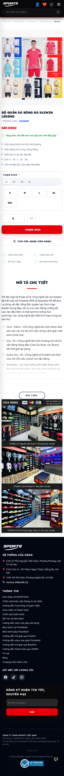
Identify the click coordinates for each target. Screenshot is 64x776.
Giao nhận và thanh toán (15, 610)
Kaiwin (24, 121)
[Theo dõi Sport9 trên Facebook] (5, 677)
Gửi (32, 712)
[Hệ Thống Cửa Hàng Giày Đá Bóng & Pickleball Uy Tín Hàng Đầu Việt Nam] (10, 4)
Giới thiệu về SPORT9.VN (15, 597)
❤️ (44, 4)
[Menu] (59, 4)
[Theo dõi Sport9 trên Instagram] (22, 677)
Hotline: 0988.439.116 (17, 582)
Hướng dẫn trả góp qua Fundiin (19, 636)
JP (29, 182)
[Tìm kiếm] (58, 12)
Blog (4, 657)
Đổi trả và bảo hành (13, 618)
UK (22, 182)
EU (6, 182)
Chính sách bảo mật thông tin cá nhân (22, 601)
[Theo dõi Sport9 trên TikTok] (14, 677)
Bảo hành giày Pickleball (15, 631)
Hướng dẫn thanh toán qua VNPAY (20, 649)
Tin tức (5, 653)
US (14, 182)
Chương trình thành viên (14, 662)
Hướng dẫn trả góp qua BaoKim (19, 644)
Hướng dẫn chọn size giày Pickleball (21, 640)
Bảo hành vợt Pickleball (14, 627)
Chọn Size (11, 174)
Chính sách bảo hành (13, 614)
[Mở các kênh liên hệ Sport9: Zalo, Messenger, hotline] (56, 759)
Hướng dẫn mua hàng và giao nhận (21, 605)
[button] (23, 99)
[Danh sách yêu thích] (31, 218)
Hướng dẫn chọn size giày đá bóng (20, 623)
